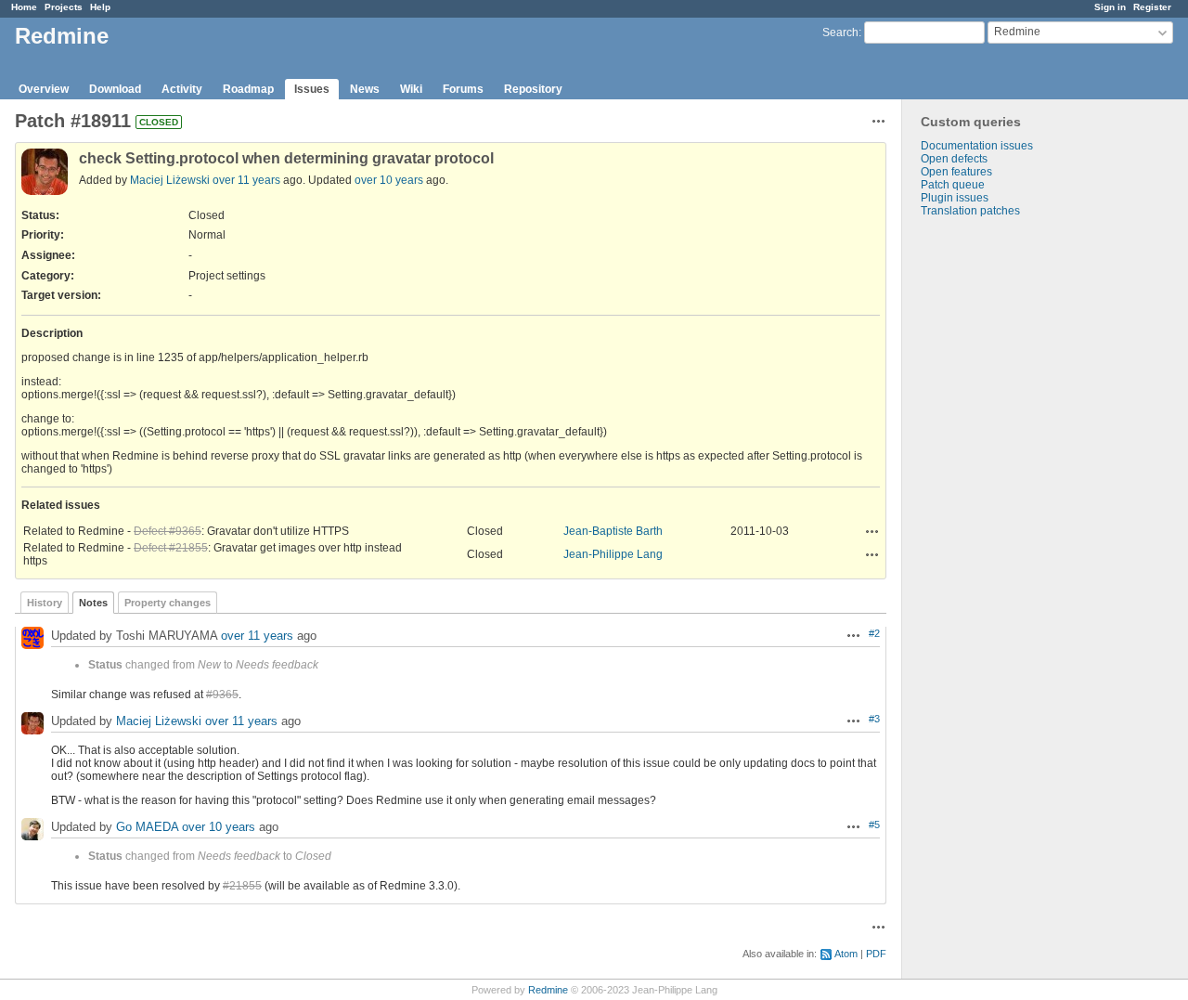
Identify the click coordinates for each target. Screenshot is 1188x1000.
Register (1152, 7)
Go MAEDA (147, 828)
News (365, 89)
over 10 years (389, 180)
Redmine (548, 989)
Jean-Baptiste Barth (613, 531)
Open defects (954, 158)
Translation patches (970, 210)
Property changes (167, 602)
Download (115, 89)
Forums (463, 89)
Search (840, 32)
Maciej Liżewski (170, 180)
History (44, 602)
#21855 (242, 885)
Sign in (1110, 7)
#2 (874, 633)
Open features (956, 171)
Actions (872, 531)
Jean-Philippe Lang (613, 554)
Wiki (411, 89)
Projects (64, 7)
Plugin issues (954, 197)
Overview (44, 89)
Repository (533, 89)
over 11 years (246, 180)
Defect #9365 (167, 531)
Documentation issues (977, 145)
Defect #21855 (171, 547)
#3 (874, 718)
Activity (181, 89)
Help (100, 7)
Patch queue (953, 184)
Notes (93, 602)
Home (24, 7)
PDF (876, 953)
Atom (846, 953)
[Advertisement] (995, 508)
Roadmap (248, 89)
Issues (311, 89)
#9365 (222, 694)
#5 (874, 824)
